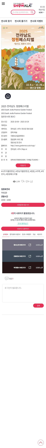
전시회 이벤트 (36, 21)
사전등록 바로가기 (23, 205)
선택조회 (32, 12)
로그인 (42, 7)
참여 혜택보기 (23, 223)
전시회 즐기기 (21, 21)
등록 (38, 305)
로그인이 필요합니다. (13, 287)
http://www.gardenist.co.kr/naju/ (23, 145)
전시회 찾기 (6, 21)
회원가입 (42, 9)
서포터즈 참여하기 (23, 228)
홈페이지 (8, 96)
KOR (41, 12)
